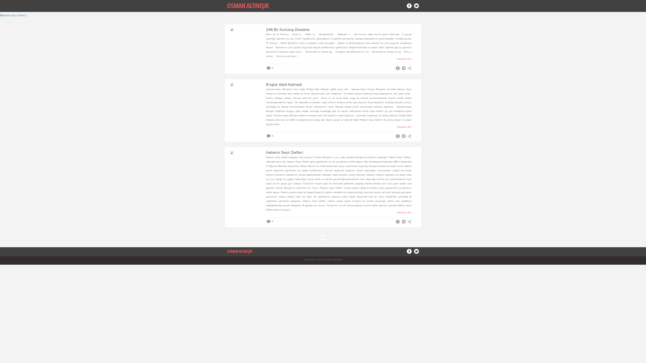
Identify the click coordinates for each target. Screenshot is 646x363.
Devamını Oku (404, 58)
